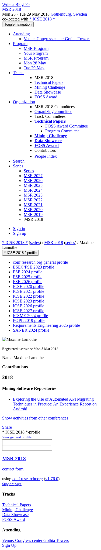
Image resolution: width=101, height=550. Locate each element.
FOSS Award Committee (66, 126)
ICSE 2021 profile (28, 291)
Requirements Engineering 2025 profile (46, 325)
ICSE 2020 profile (28, 286)
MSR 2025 (33, 185)
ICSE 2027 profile (28, 310)
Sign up (19, 233)
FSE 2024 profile (27, 272)
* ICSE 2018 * (42, 19)
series (35, 242)
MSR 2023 (33, 195)
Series (29, 171)
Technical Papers (48, 82)
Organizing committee (53, 111)
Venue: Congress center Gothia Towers (57, 38)
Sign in (19, 228)
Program (20, 43)
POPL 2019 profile (29, 320)
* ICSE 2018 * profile (20, 253)
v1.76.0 (51, 478)
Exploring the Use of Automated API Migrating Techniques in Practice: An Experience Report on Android (55, 404)
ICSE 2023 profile (28, 301)
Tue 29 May (34, 68)
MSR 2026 (33, 180)
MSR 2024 (33, 190)
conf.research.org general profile (40, 262)
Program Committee (62, 131)
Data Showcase (47, 92)
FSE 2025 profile (27, 276)
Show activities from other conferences (35, 418)
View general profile (17, 437)
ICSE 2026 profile (28, 306)
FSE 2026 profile (27, 281)
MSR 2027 (33, 175)
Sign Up (9, 545)
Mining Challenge (49, 87)
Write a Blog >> (16, 4)
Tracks (18, 72)
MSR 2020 (33, 209)
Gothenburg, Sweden (69, 14)
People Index (45, 156)
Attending (21, 34)
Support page (12, 484)
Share (7, 427)
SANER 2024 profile (31, 330)
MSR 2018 (53, 242)
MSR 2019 (33, 214)
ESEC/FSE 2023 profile (33, 267)
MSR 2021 (33, 204)
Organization (24, 101)
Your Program (36, 53)
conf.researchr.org (27, 478)
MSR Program (36, 48)
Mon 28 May (35, 63)
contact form (12, 469)
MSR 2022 (33, 200)
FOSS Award (45, 97)
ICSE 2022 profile (28, 296)
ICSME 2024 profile (30, 315)
